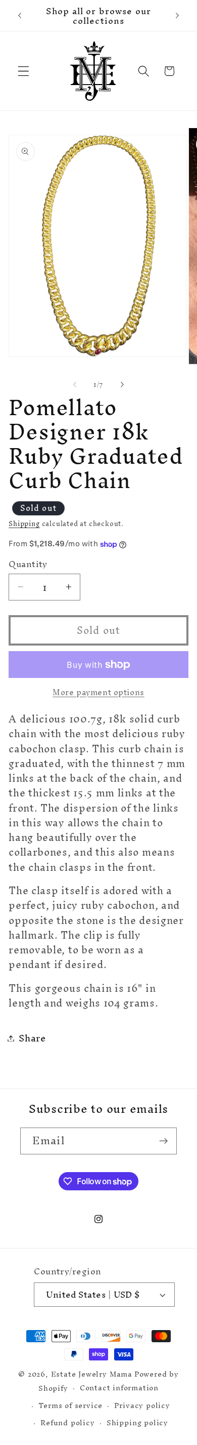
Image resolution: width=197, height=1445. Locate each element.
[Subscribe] (163, 1141)
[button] (23, 71)
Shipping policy (137, 1422)
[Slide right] (122, 384)
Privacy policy (142, 1405)
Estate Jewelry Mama (91, 1374)
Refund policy (67, 1422)
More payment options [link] (98, 693)
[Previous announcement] (20, 16)
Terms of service (70, 1405)
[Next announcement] (177, 16)
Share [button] (32, 1038)
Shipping (24, 523)
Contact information (119, 1388)
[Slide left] (75, 384)
